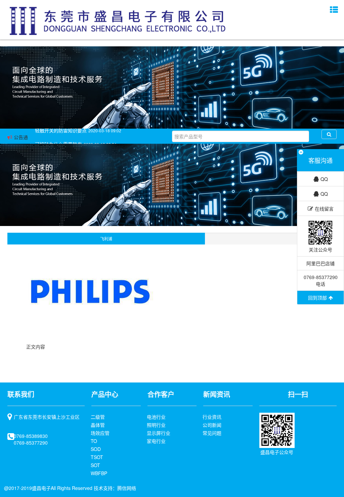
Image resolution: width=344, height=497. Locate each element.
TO (94, 441)
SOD (96, 449)
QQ (324, 179)
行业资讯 (212, 416)
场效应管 (100, 433)
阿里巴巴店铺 (320, 263)
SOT (95, 465)
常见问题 (212, 433)
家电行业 (156, 441)
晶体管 (98, 424)
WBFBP (99, 473)
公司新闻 (212, 424)
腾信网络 (126, 488)
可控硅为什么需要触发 (58, 137)
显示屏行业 (158, 433)
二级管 (98, 416)
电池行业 (156, 416)
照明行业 (156, 424)
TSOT (97, 457)
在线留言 (324, 208)
